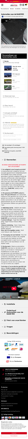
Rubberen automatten (7, 405)
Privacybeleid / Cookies (7, 396)
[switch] (4, 9)
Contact (3, 398)
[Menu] (5, 5)
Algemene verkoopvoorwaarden (9, 394)
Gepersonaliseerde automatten (9, 403)
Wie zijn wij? (4, 389)
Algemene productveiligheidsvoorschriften (12, 391)
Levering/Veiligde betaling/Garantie (10, 411)
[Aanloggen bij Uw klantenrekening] (23, 5)
